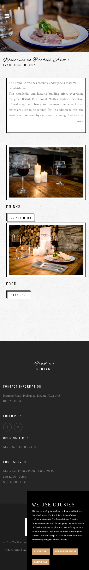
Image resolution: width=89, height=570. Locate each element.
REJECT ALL (40, 561)
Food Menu (19, 295)
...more (78, 121)
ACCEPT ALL (41, 551)
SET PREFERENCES (65, 551)
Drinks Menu (21, 217)
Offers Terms (12, 550)
